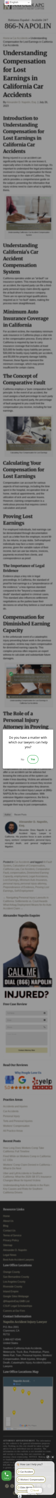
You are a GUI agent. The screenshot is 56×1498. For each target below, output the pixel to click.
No (22, 759)
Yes (33, 759)
